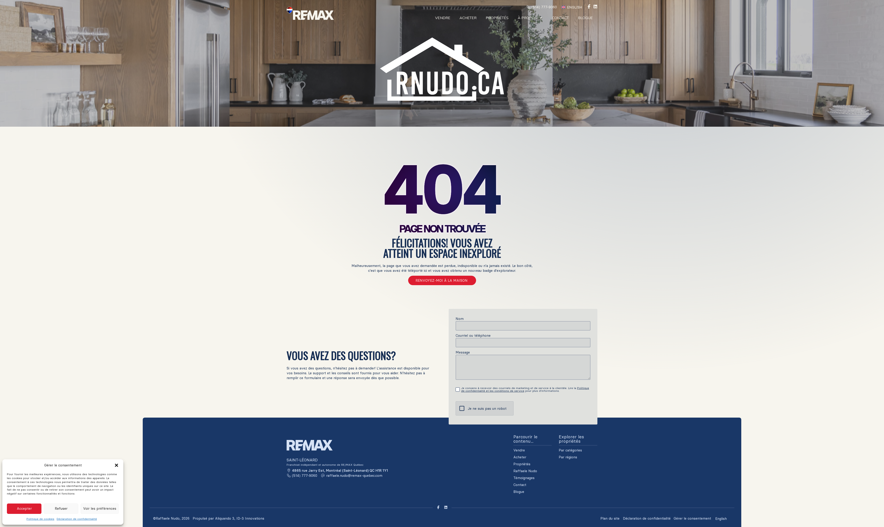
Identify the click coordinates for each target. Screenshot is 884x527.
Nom (460, 318)
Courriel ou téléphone (473, 335)
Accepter (24, 508)
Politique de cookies (40, 519)
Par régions (568, 457)
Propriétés (497, 17)
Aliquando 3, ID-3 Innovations (239, 518)
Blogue (585, 17)
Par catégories (570, 450)
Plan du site (609, 518)
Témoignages (524, 478)
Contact (560, 17)
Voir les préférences (99, 508)
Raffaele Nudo (525, 471)
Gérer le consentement (692, 518)
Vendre (442, 17)
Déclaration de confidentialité (77, 519)
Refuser (61, 508)
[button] (116, 465)
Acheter (468, 17)
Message (463, 352)
